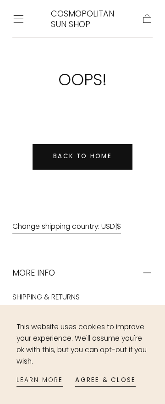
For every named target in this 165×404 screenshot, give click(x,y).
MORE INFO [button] (33, 272)
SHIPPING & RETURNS (46, 297)
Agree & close (105, 380)
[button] (18, 19)
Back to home (82, 156)
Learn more (39, 380)
